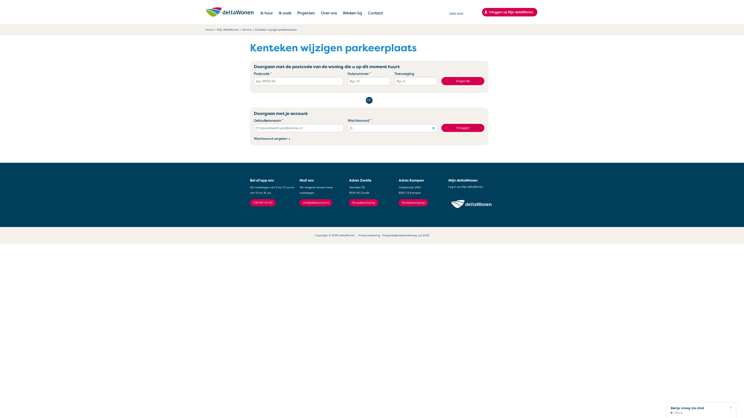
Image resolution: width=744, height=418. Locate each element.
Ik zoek (285, 13)
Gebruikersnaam (276, 120)
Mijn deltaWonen (228, 29)
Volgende (463, 81)
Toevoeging (404, 74)
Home (209, 29)
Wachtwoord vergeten (270, 139)
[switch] (433, 128)
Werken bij (352, 13)
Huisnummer (367, 73)
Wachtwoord (367, 120)
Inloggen (463, 128)
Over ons (329, 13)
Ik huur (266, 13)
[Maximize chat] (730, 407)
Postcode (270, 73)
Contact (375, 13)
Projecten (306, 13)
